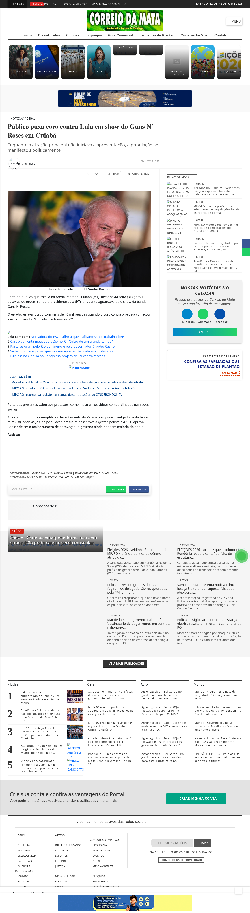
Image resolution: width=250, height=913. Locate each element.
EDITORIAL (24, 850)
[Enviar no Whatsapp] (246, 252)
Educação (61, 850)
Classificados (49, 35)
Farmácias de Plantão (156, 35)
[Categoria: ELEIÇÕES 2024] (125, 54)
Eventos (98, 855)
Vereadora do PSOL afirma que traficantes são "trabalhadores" (79, 336)
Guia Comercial (120, 35)
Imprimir (112, 173)
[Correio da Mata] (125, 20)
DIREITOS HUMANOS (67, 845)
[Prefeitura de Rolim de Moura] (125, 98)
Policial (23, 881)
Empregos (94, 35)
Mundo (22, 876)
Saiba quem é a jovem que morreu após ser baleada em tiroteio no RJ (63, 351)
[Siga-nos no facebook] (12, 21)
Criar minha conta (197, 798)
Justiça (59, 866)
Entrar (18, 4)
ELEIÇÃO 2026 (101, 850)
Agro (21, 835)
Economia (99, 845)
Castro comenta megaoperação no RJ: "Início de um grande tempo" (61, 341)
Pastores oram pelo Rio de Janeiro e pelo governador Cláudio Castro (62, 346)
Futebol (60, 861)
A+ (96, 173)
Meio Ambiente (102, 866)
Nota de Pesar (64, 876)
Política (60, 881)
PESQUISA (98, 876)
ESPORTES (61, 855)
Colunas (72, 35)
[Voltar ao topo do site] (245, 548)
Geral (96, 861)
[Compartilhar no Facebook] (246, 243)
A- (88, 173)
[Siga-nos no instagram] (25, 21)
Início (27, 35)
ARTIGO (59, 835)
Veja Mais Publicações (126, 663)
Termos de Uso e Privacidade (181, 860)
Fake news (24, 861)
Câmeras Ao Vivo (194, 35)
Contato (220, 35)
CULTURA (23, 845)
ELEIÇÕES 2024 (26, 855)
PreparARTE (100, 881)
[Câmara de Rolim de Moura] (125, 903)
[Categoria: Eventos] (151, 54)
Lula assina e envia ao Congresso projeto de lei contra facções (57, 356)
